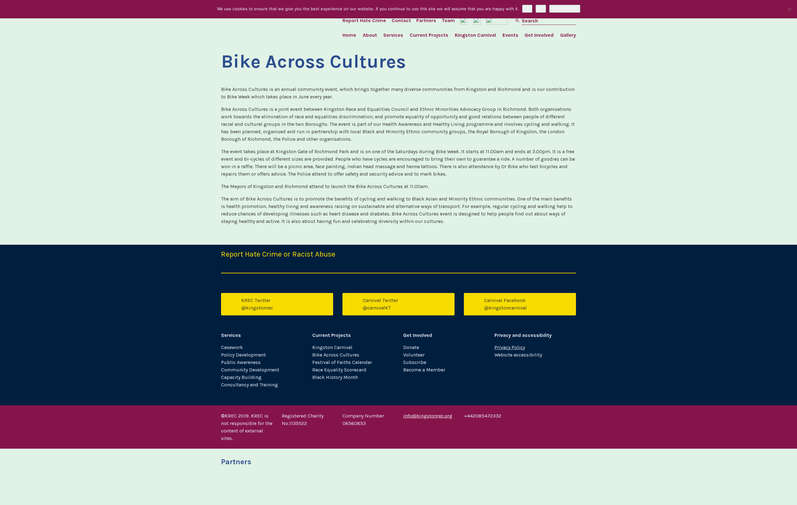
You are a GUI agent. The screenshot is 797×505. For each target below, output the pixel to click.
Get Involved (539, 35)
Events (510, 35)
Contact (401, 20)
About (370, 35)
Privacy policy (565, 8)
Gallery (568, 35)
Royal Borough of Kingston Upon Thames (246, 487)
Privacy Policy (509, 347)
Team (448, 20)
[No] (789, 9)
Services (393, 35)
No (541, 8)
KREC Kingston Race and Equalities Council (265, 24)
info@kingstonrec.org (427, 416)
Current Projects (429, 35)
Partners (426, 20)
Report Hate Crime (364, 20)
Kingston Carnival (475, 35)
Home (349, 35)
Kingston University (307, 487)
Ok (527, 8)
